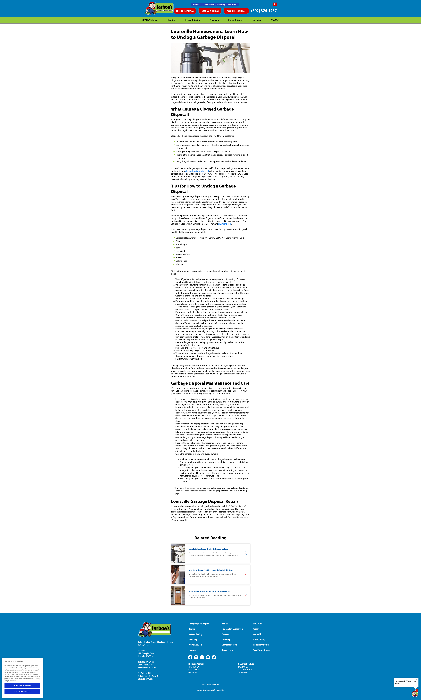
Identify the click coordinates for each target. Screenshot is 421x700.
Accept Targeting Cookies (22, 685)
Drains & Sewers (235, 20)
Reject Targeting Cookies (22, 691)
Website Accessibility (209, 690)
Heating (171, 20)
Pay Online (232, 5)
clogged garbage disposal (197, 171)
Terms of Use (220, 690)
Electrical (257, 20)
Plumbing (214, 20)
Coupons (197, 5)
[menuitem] (198, 4)
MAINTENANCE (213, 11)
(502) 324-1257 (264, 11)
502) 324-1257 (144, 645)
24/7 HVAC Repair (149, 20)
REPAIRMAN (189, 11)
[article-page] (245, 553)
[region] (22, 678)
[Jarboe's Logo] (159, 8)
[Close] (40, 661)
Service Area (209, 5)
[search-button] (275, 4)
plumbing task (224, 224)
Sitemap (199, 690)
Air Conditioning (192, 20)
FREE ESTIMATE (239, 11)
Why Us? (274, 20)
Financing (221, 5)
